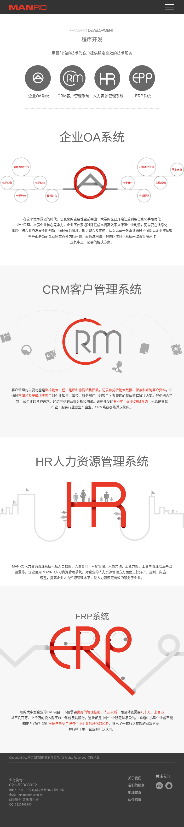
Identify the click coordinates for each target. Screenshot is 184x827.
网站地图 (93, 757)
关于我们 (134, 778)
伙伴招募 (134, 799)
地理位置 (134, 792)
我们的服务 (136, 785)
